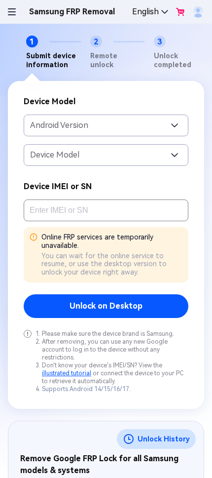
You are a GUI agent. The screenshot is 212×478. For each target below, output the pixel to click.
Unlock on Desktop (106, 306)
